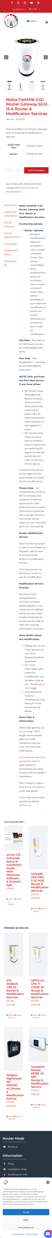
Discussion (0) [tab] (10, 263)
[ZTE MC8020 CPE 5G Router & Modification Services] (13, 954)
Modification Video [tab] (10, 252)
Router (14, 154)
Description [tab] (10, 205)
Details (18, 899)
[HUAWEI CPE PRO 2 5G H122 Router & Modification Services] (38, 847)
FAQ (28, 649)
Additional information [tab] (10, 214)
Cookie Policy (18, 1234)
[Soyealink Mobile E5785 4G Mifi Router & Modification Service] (38, 1044)
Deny (26, 1220)
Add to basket (36, 170)
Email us (13, 1146)
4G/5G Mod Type (14, 146)
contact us (25, 805)
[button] (47, 1182)
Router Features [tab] (9, 224)
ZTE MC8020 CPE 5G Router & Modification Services (15, 989)
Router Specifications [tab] (10, 235)
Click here (24, 747)
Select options (35, 909)
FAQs (11, 1164)
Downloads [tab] (10, 244)
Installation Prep (17, 1169)
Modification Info (17, 1174)
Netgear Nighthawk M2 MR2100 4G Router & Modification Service (15, 1086)
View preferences (26, 1227)
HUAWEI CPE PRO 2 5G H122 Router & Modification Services (40, 882)
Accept (26, 1212)
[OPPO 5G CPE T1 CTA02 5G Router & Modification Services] (38, 954)
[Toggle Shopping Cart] (46, 22)
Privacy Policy (32, 1234)
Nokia (22, 187)
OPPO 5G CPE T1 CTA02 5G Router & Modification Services (40, 989)
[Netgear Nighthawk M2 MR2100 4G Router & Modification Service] (13, 1049)
